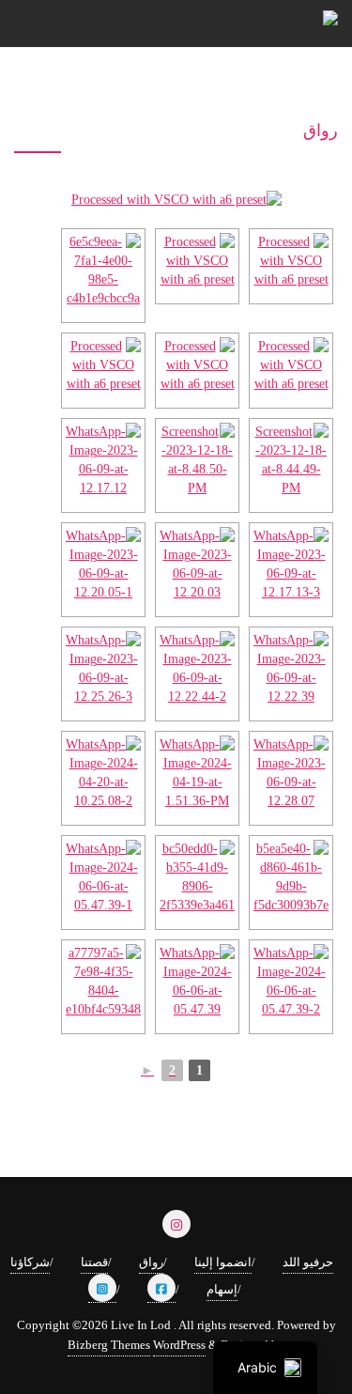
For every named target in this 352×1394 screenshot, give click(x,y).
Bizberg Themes (109, 1345)
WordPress (179, 1345)
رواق (151, 1262)
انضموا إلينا (223, 1262)
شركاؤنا (30, 1262)
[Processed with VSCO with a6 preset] (176, 207)
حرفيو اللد (308, 1262)
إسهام (222, 1289)
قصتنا (94, 1262)
